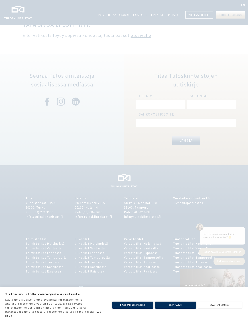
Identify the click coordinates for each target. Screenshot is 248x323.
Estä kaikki (175, 304)
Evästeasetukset (220, 304)
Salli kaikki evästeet (132, 304)
